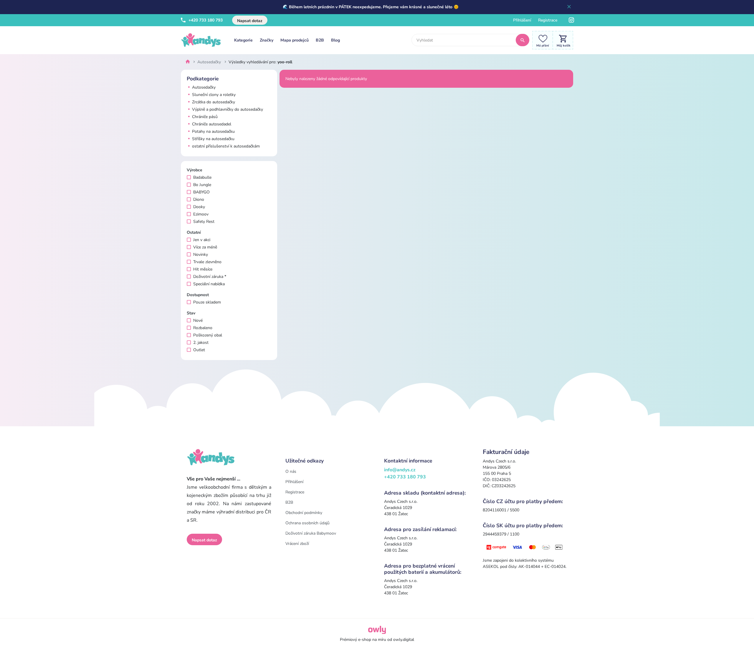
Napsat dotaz (249, 21)
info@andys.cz (400, 470)
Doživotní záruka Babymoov (310, 533)
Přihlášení (522, 20)
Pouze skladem (207, 302)
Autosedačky (203, 87)
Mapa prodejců (294, 40)
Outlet (199, 350)
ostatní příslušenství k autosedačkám (225, 146)
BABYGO (201, 192)
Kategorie (243, 40)
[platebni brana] (525, 547)
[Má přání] (541, 40)
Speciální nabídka (209, 284)
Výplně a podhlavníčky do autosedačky (227, 109)
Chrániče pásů (204, 117)
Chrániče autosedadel (211, 124)
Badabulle (202, 177)
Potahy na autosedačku (213, 131)
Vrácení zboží (297, 543)
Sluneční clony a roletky (213, 94)
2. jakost (201, 342)
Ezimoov (201, 214)
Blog (335, 40)
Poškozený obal (207, 335)
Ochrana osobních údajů (307, 523)
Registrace (547, 20)
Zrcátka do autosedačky (213, 102)
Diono (198, 199)
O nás (290, 471)
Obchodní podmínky (303, 512)
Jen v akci (201, 240)
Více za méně (205, 247)
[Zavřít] (569, 7)
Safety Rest (203, 221)
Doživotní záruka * (209, 276)
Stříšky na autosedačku (212, 139)
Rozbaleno (202, 328)
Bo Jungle (202, 185)
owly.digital (403, 639)
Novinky (200, 254)
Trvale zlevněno (207, 262)
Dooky (199, 207)
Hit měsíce (202, 269)
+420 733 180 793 (205, 20)
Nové (198, 320)
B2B (320, 40)
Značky (266, 40)
